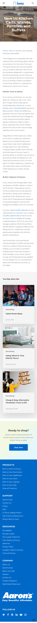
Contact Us (6, 503)
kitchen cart (7, 108)
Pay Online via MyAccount (12, 516)
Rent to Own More (9, 479)
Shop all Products (9, 488)
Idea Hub (6, 543)
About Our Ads (8, 571)
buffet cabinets (22, 210)
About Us (6, 565)
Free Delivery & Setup (11, 540)
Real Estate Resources (11, 584)
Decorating (18, 13)
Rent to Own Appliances (12, 475)
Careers (5, 574)
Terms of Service (8, 553)
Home (5, 51)
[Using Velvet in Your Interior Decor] (18, 347)
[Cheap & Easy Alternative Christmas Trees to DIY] (18, 392)
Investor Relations (9, 581)
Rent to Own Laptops (10, 482)
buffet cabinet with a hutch (15, 216)
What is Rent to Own (10, 519)
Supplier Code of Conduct (12, 550)
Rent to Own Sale (9, 485)
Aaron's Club (7, 500)
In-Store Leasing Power (12, 513)
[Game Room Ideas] (18, 304)
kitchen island (20, 108)
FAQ (4, 509)
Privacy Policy (7, 547)
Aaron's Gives (7, 568)
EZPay (5, 506)
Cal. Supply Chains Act (11, 537)
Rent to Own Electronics (12, 472)
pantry (13, 224)
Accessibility (7, 530)
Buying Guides (8, 534)
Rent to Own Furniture (11, 469)
